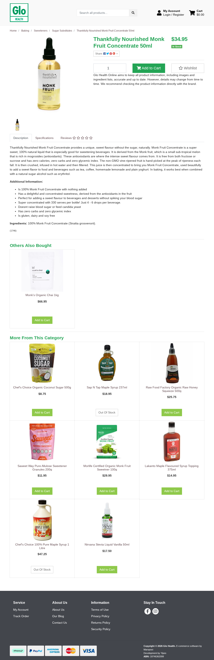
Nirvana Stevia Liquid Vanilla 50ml (107, 544)
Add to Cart (151, 68)
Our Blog (58, 616)
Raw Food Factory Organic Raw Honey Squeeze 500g (172, 389)
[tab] (21, 138)
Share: (99, 53)
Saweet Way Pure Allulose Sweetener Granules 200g (42, 467)
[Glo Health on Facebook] (147, 611)
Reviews (67, 138)
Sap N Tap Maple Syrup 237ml (107, 387)
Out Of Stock (106, 412)
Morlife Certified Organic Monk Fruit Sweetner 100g (107, 467)
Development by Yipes (155, 653)
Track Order (21, 616)
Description (20, 138)
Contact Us (59, 622)
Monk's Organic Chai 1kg (42, 295)
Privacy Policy (100, 616)
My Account (20, 609)
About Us (58, 609)
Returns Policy (100, 622)
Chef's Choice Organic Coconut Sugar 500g (42, 387)
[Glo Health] (19, 12)
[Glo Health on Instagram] (155, 611)
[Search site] (133, 13)
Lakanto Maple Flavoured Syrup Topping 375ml (172, 467)
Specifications (44, 138)
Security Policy (100, 629)
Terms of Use (100, 609)
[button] (170, 13)
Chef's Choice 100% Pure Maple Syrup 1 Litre (42, 546)
